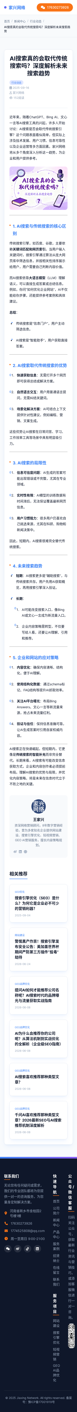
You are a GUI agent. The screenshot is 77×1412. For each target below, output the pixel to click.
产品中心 (56, 1234)
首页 (7, 21)
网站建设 (56, 1323)
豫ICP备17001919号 (41, 1402)
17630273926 (58, 7)
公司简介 (56, 1210)
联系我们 (56, 1281)
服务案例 (56, 1246)
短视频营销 (56, 1354)
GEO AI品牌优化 (56, 1373)
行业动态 (35, 21)
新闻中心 (20, 21)
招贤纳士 (56, 1258)
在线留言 (56, 1270)
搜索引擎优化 (56, 1337)
